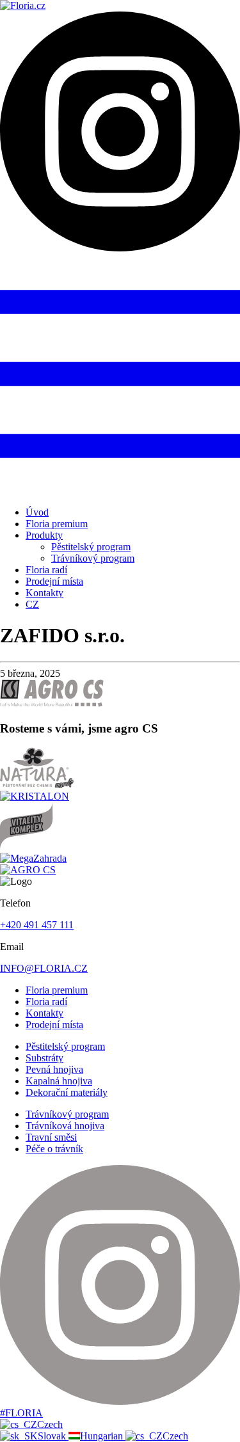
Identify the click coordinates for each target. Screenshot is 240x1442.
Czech (50, 1424)
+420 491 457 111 (37, 924)
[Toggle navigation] (120, 490)
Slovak (53, 1435)
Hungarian (102, 1435)
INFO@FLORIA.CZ (44, 968)
